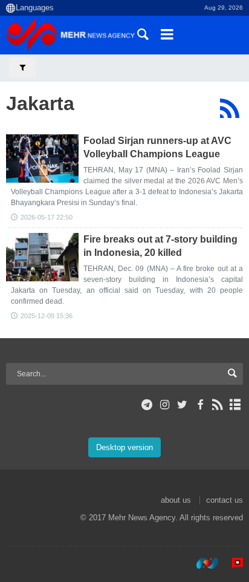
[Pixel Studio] (231, 563)
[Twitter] (182, 405)
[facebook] (199, 405)
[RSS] (229, 108)
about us (176, 500)
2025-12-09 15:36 (47, 315)
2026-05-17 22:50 (47, 217)
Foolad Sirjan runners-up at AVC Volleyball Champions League (157, 147)
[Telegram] (147, 405)
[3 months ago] (42, 158)
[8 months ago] (42, 257)
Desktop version (124, 447)
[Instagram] (164, 405)
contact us (224, 500)
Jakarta (40, 103)
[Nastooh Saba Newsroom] (201, 563)
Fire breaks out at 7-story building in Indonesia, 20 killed (160, 246)
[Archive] (235, 405)
